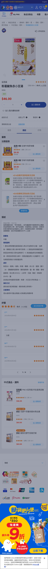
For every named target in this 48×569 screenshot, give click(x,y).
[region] (24, 562)
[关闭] (44, 558)
